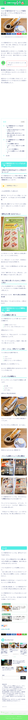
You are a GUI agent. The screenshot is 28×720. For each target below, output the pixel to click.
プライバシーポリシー (10, 716)
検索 (3, 675)
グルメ (3, 8)
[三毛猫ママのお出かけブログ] (14, 4)
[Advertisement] (14, 100)
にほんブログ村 (5, 629)
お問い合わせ (19, 716)
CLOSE (22, 121)
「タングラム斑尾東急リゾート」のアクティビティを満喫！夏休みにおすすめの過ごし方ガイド (13, 696)
